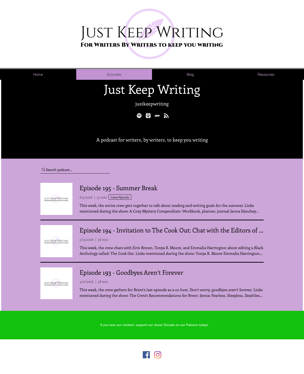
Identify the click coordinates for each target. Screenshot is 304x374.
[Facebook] (146, 354)
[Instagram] (157, 354)
